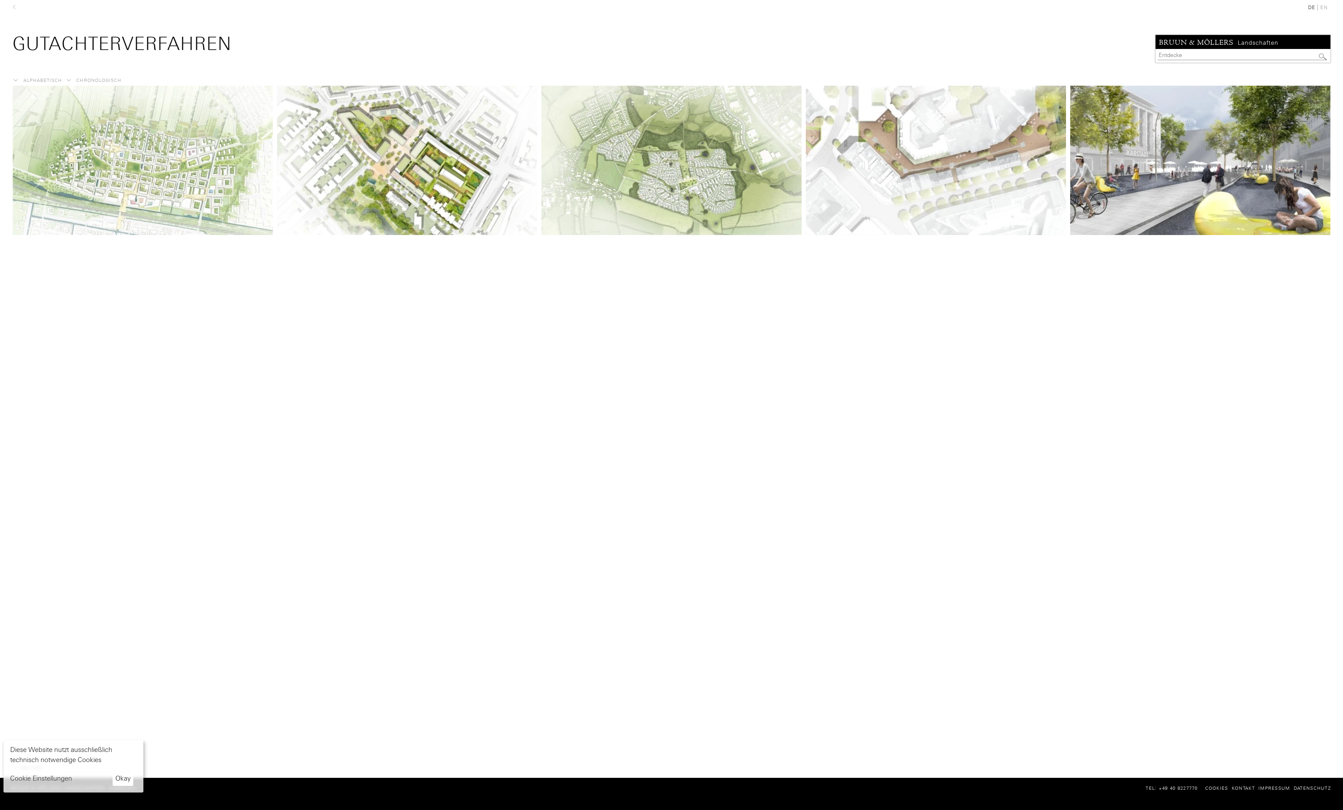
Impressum (1274, 788)
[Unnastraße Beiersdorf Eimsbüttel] (407, 160)
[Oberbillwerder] (143, 160)
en (1324, 7)
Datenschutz (1312, 788)
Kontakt (1243, 788)
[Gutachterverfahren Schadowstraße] (1200, 160)
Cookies (1216, 788)
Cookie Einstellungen (41, 778)
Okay (123, 778)
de (1311, 7)
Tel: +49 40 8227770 (1174, 788)
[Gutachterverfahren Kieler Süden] (671, 160)
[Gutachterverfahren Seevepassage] (936, 160)
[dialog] (73, 766)
